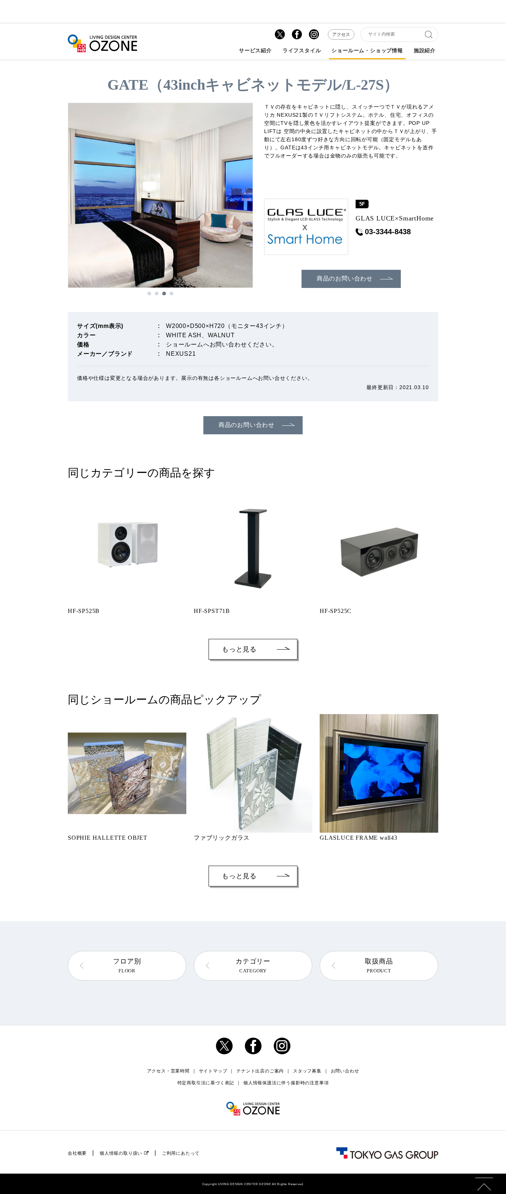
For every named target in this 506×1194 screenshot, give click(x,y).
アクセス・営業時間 (168, 1071)
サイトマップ (213, 1071)
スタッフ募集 (307, 1071)
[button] (149, 293)
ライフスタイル (302, 50)
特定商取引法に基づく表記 (205, 1082)
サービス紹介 (255, 50)
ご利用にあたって (181, 1153)
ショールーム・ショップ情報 (367, 50)
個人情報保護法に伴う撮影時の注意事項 (286, 1082)
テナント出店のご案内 (260, 1071)
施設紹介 (425, 50)
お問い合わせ (345, 1071)
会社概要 (77, 1153)
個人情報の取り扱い (121, 1153)
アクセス (341, 34)
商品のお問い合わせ (345, 278)
